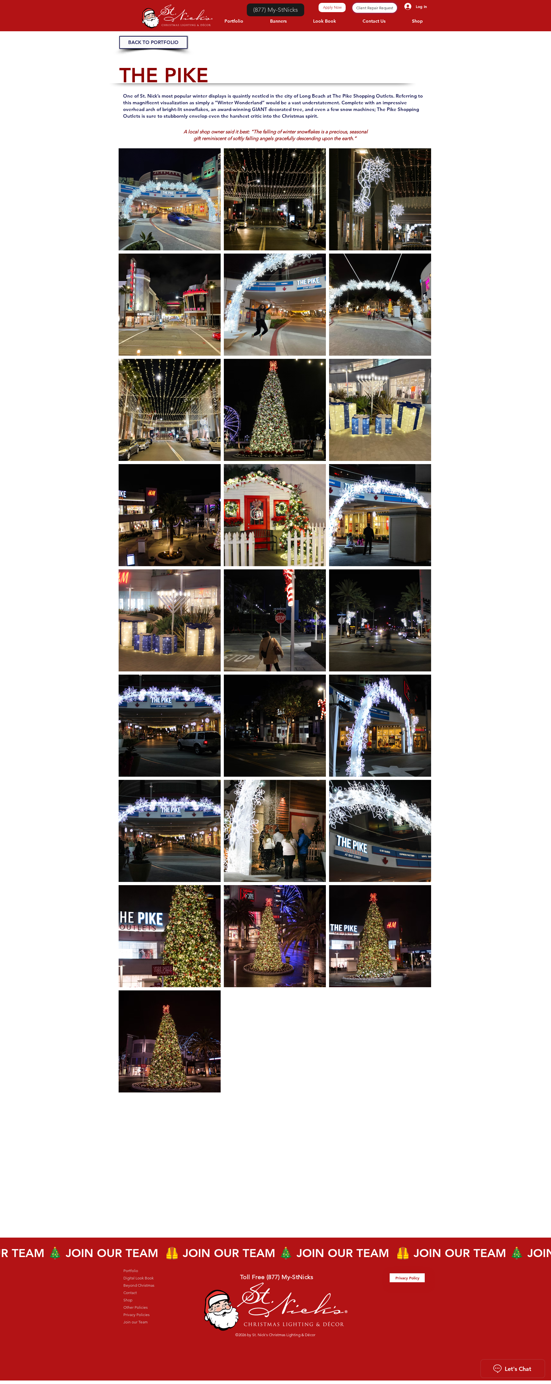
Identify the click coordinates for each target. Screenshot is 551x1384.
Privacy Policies (136, 1314)
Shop (127, 1300)
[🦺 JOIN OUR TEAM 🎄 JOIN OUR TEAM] (275, 1253)
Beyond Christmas (138, 1285)
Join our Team (135, 1322)
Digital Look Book (138, 1278)
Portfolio (130, 1270)
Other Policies (135, 1307)
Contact (130, 1292)
